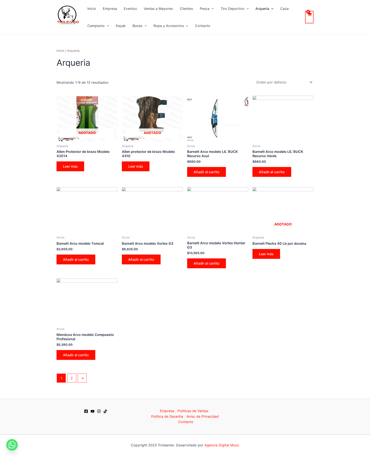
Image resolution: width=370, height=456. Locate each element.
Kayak (121, 26)
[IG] (99, 411)
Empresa (110, 8)
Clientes (186, 8)
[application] (211, 8)
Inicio (91, 8)
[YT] (92, 411)
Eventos (130, 8)
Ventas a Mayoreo (158, 8)
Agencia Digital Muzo (221, 445)
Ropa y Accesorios (169, 26)
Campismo (96, 26)
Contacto (202, 26)
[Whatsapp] (12, 445)
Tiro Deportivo (233, 8)
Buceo (138, 26)
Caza (284, 8)
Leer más (70, 166)
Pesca (204, 8)
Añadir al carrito (206, 172)
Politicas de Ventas (193, 411)
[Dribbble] (105, 411)
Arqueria (262, 8)
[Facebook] (86, 411)
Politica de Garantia (167, 416)
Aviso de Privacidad (202, 416)
